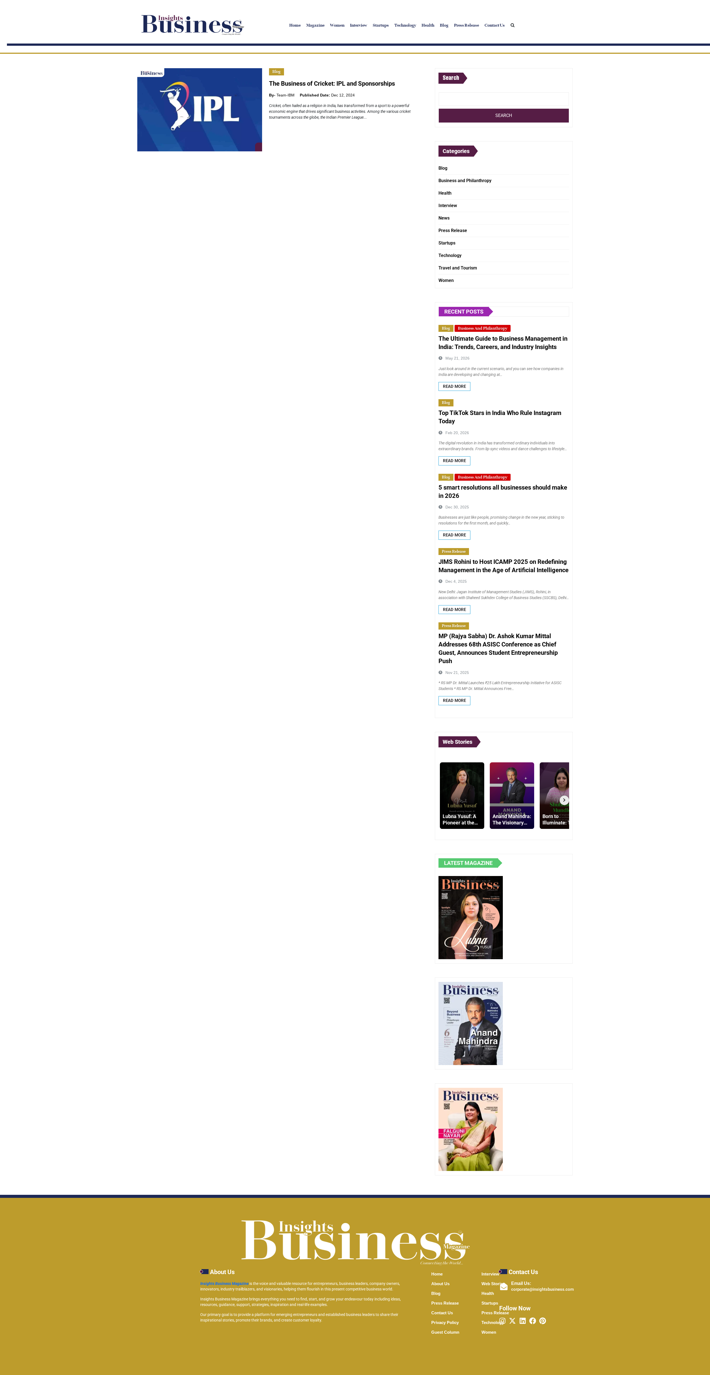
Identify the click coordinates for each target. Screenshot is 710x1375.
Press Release (466, 25)
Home (295, 25)
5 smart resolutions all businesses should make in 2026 (502, 491)
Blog (444, 25)
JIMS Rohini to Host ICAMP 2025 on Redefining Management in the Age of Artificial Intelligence (503, 566)
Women (337, 25)
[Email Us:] (504, 1286)
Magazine (315, 25)
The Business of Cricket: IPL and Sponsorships (332, 83)
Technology (405, 25)
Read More (454, 386)
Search (451, 78)
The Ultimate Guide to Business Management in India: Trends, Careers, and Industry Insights (502, 342)
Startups (381, 25)
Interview (358, 25)
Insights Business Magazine (224, 1283)
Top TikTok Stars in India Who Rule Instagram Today (499, 417)
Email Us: (521, 1283)
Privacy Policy (445, 1322)
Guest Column (445, 1332)
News (444, 218)
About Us (440, 1283)
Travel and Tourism (457, 268)
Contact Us (495, 25)
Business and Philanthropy (464, 180)
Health (428, 25)
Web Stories (493, 1283)
